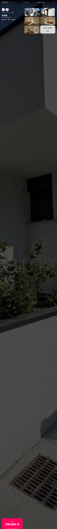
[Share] (3, 9)
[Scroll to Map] (7, 9)
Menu (53, 2)
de (27, 2)
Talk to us (41, 2)
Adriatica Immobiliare (5, 12)
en (25, 2)
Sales (10, 12)
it (23, 2)
